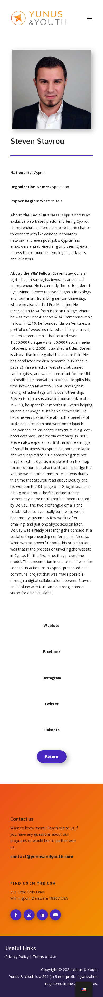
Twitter (51, 704)
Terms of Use (44, 956)
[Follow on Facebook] (15, 914)
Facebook (51, 651)
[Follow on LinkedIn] (42, 914)
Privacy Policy (17, 956)
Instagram (51, 677)
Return (51, 756)
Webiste (51, 625)
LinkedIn (52, 730)
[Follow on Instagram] (29, 914)
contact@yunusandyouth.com (41, 856)
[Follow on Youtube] (55, 914)
